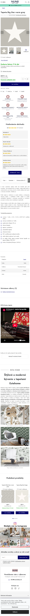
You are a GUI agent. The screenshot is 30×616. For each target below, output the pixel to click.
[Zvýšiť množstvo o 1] (27, 79)
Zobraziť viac (15, 172)
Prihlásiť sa (24, 557)
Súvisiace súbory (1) (21, 180)
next (29, 496)
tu (15, 604)
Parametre (11, 180)
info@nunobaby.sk (16, 580)
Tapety (24, 259)
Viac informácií (4, 60)
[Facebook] (12, 588)
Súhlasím (15, 612)
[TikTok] (19, 588)
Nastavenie (15, 607)
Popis (4, 180)
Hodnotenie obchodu (15, 124)
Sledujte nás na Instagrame (15, 526)
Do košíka (15, 84)
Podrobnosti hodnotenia (21, 15)
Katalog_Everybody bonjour (9, 292)
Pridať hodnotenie (15, 356)
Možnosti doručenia (7, 71)
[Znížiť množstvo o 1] (23, 79)
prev (1, 496)
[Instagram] (15, 588)
